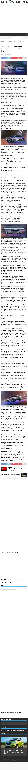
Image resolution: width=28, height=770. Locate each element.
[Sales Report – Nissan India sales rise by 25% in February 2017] (14, 742)
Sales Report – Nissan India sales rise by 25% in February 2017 (13, 752)
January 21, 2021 (5, 54)
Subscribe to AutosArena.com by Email (9, 552)
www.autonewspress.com (7, 714)
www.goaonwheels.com (15, 712)
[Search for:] (14, 37)
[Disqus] (14, 497)
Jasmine (12, 54)
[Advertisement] (14, 18)
